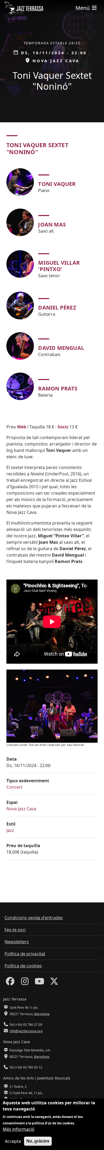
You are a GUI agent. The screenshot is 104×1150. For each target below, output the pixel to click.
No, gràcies (37, 1141)
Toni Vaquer (56, 183)
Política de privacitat (25, 954)
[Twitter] (54, 983)
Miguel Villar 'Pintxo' (59, 266)
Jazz (10, 830)
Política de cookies (23, 966)
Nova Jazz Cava (21, 809)
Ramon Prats (57, 388)
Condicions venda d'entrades (34, 918)
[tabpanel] (52, 284)
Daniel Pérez (57, 307)
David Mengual (61, 347)
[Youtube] (39, 983)
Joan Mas (52, 224)
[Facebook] (10, 983)
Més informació (18, 1129)
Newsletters (17, 942)
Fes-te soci (15, 930)
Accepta (13, 1141)
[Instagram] (24, 983)
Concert (14, 787)
